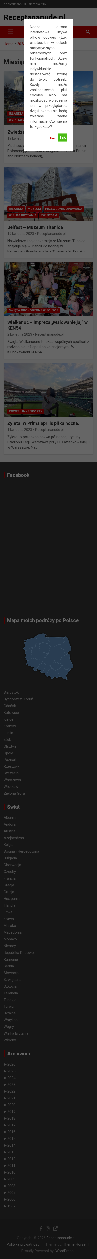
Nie (52, 138)
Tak (62, 137)
